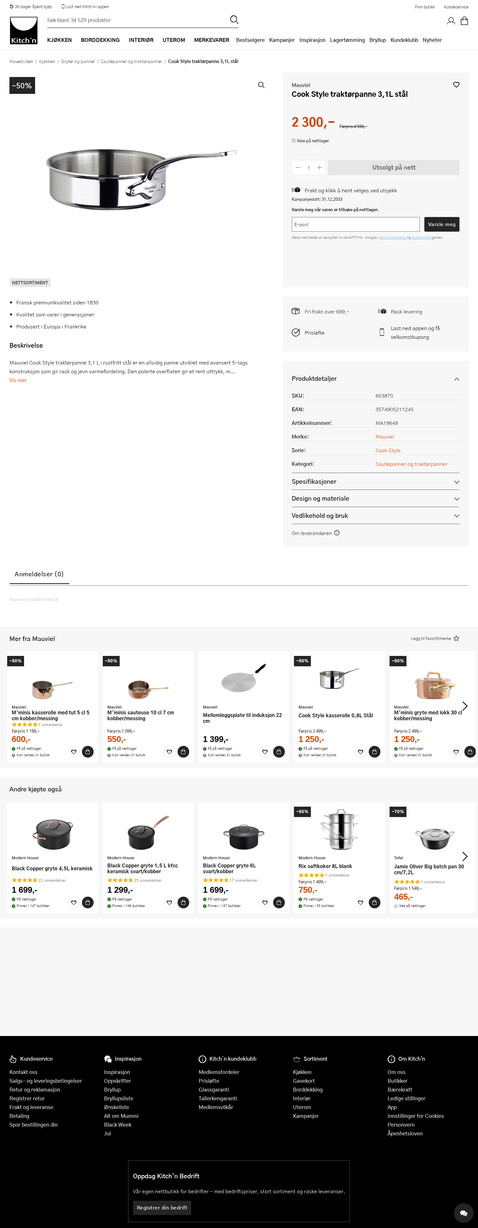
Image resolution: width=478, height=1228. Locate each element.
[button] (456, 85)
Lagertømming (347, 40)
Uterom (302, 1107)
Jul (107, 1133)
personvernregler (393, 237)
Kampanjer (282, 40)
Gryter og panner (78, 61)
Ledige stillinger (406, 1098)
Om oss (396, 1072)
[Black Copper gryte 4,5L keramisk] (53, 829)
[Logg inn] (451, 21)
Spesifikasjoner (314, 481)
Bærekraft (400, 1089)
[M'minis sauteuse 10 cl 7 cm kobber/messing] (148, 678)
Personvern (401, 1124)
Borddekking (308, 1089)
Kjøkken (47, 61)
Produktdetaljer (314, 378)
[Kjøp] (88, 752)
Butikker (397, 1080)
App (392, 1107)
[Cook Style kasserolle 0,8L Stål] (339, 678)
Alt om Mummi (121, 1115)
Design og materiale (320, 498)
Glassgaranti (214, 1089)
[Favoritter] (74, 752)
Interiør (302, 1098)
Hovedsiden (21, 61)
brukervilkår (421, 237)
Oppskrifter (117, 1080)
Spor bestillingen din (33, 1124)
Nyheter (432, 40)
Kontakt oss (23, 1072)
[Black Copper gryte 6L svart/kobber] (244, 829)
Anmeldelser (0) (39, 573)
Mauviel (301, 85)
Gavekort (304, 1080)
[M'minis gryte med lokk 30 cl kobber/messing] (435, 678)
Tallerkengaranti (218, 1098)
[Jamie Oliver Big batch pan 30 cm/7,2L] (435, 829)
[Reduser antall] (298, 167)
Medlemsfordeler (219, 1072)
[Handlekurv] (464, 21)
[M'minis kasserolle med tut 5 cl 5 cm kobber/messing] (53, 678)
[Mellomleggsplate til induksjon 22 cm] (244, 678)
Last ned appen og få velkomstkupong (415, 332)
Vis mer (18, 380)
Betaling (19, 1115)
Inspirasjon (312, 40)
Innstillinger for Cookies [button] (416, 1115)
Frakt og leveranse (31, 1107)
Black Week (117, 1124)
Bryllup (377, 40)
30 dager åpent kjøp (33, 6)
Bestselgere (250, 40)
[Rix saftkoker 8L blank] (339, 829)
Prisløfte (315, 332)
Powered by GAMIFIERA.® (34, 599)
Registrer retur (27, 1098)
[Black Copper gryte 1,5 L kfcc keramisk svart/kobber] (148, 829)
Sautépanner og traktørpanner (131, 61)
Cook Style (388, 450)
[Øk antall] (320, 167)
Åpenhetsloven (405, 1133)
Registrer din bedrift (162, 1207)
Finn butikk (425, 7)
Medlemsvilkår (216, 1107)
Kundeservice (456, 7)
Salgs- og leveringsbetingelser (45, 1080)
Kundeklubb (404, 40)
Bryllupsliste (118, 1098)
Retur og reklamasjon (34, 1089)
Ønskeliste (116, 1107)
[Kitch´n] (24, 30)
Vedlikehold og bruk (320, 515)
